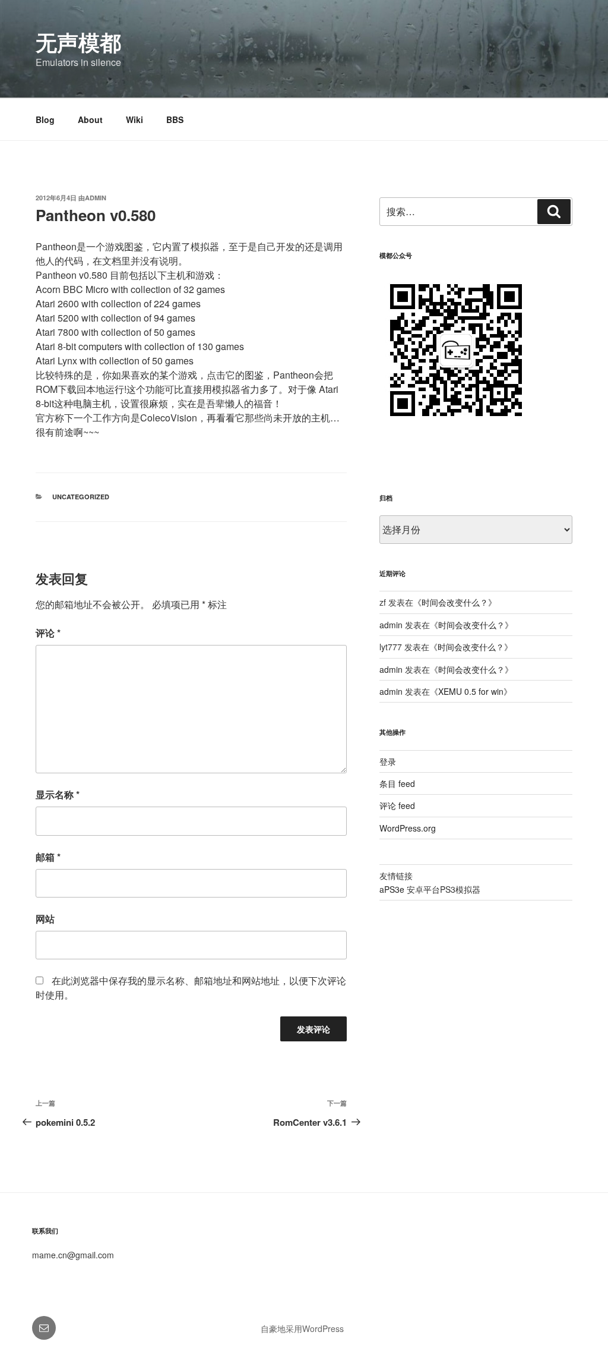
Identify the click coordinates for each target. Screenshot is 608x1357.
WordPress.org (407, 828)
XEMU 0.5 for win (471, 691)
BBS (174, 119)
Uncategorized (80, 496)
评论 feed (397, 805)
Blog (45, 119)
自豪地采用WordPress (302, 1328)
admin (95, 197)
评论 (48, 633)
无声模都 (78, 41)
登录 (387, 761)
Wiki (134, 119)
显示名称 (58, 794)
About (90, 119)
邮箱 (48, 857)
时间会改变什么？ (455, 602)
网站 (45, 918)
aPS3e (391, 889)
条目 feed (397, 783)
